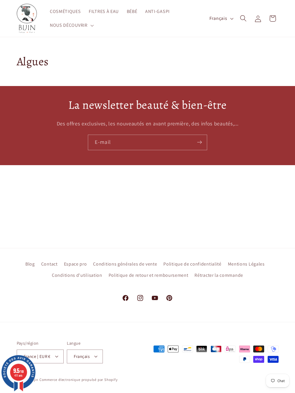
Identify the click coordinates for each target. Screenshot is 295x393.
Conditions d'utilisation (77, 275)
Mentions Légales (246, 264)
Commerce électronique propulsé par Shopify (78, 379)
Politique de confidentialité (192, 264)
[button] (71, 25)
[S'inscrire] (199, 142)
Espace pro (75, 264)
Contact (49, 264)
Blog (30, 264)
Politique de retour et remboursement (148, 275)
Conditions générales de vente (125, 264)
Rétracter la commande (218, 275)
